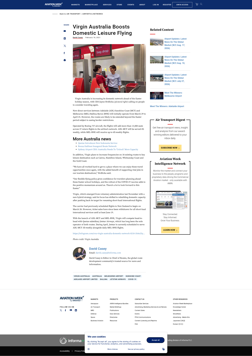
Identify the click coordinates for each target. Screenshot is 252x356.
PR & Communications (143, 317)
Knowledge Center (179, 307)
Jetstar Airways (118, 279)
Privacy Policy (80, 351)
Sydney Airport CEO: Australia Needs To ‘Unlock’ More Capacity (108, 149)
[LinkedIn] (76, 311)
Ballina (103, 279)
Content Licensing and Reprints (146, 321)
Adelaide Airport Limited (86, 279)
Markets (75, 5)
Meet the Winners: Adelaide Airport (167, 106)
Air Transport (73, 14)
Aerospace (94, 304)
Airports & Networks (92, 14)
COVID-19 (132, 279)
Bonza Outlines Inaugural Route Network (97, 146)
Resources (113, 321)
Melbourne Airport (113, 276)
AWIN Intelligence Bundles (119, 304)
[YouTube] (71, 311)
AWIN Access (182, 5)
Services (107, 5)
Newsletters (177, 310)
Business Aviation (97, 321)
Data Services (114, 314)
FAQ (136, 324)
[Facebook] (66, 311)
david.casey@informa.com (108, 252)
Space (93, 317)
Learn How (169, 230)
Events (131, 5)
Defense (93, 314)
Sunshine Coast (133, 276)
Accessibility (65, 351)
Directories (113, 317)
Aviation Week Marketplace (182, 304)
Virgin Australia (82, 276)
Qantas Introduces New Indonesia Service (97, 143)
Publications (114, 310)
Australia (97, 276)
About (142, 5)
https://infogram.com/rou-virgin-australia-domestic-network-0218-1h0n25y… (109, 233)
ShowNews (177, 314)
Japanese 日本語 (179, 321)
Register (167, 5)
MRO (92, 310)
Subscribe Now (169, 148)
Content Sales (140, 310)
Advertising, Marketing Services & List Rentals (151, 307)
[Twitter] (61, 311)
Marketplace (91, 5)
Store (119, 5)
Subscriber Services (141, 304)
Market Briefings (115, 307)
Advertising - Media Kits (181, 317)
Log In (156, 5)
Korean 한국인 (178, 324)
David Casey (78, 37)
